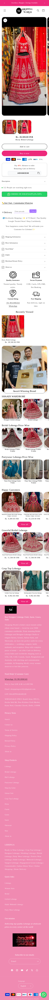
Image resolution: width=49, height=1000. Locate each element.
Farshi (7, 809)
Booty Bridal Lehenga (9, 340)
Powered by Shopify (32, 999)
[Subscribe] (37, 961)
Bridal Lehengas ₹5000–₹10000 (12, 450)
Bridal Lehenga (33, 420)
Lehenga (8, 766)
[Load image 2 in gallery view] (24, 127)
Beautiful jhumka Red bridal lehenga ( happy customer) (12, 515)
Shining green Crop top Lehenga (33, 593)
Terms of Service (11, 730)
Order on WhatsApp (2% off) (26, 194)
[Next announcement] (44, 3)
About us (8, 751)
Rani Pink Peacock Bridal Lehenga (11, 554)
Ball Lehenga (10, 777)
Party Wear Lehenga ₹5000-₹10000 (33, 482)
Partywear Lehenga (12, 782)
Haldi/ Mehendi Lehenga (14, 904)
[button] (4, 10)
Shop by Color (10, 788)
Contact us (8, 725)
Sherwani (8, 825)
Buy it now (24, 153)
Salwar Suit (9, 793)
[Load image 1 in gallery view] (9, 127)
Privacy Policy (10, 746)
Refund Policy (10, 741)
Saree (7, 820)
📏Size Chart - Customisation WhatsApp (17, 203)
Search (7, 719)
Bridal (7, 894)
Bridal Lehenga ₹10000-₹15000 (33, 450)
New (6, 831)
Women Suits (10, 888)
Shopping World (21, 999)
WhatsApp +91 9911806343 (16, 679)
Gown (7, 815)
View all (24, 524)
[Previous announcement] (4, 3)
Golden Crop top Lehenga (12, 593)
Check (33, 211)
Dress (7, 804)
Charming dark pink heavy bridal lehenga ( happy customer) (33, 515)
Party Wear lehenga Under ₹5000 (12, 482)
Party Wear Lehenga (12, 910)
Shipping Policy (11, 735)
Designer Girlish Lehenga (12, 420)
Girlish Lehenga (11, 899)
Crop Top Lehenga (12, 799)
